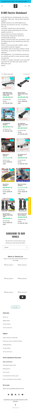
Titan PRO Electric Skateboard (6, 124)
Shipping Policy (7, 344)
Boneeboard (17, 407)
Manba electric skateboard (6, 155)
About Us (5, 317)
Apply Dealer (6, 320)
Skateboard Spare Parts (9, 365)
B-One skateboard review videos (12, 379)
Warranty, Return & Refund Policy (12, 341)
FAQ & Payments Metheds (10, 337)
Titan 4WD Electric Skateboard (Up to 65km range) (23, 125)
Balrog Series (6, 368)
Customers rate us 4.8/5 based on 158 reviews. (15, 400)
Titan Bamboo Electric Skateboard (22, 155)
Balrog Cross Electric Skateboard (22, 185)
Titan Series (6, 372)
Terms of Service (7, 327)
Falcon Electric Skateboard (6, 185)
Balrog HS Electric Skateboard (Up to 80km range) (8, 215)
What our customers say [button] (29, 206)
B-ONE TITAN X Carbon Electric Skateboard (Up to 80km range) (8, 94)
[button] (2, 6)
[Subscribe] (26, 247)
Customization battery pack (11, 376)
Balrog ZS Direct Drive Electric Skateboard (22, 214)
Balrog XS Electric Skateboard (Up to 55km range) (23, 94)
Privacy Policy (6, 324)
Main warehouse (7, 361)
